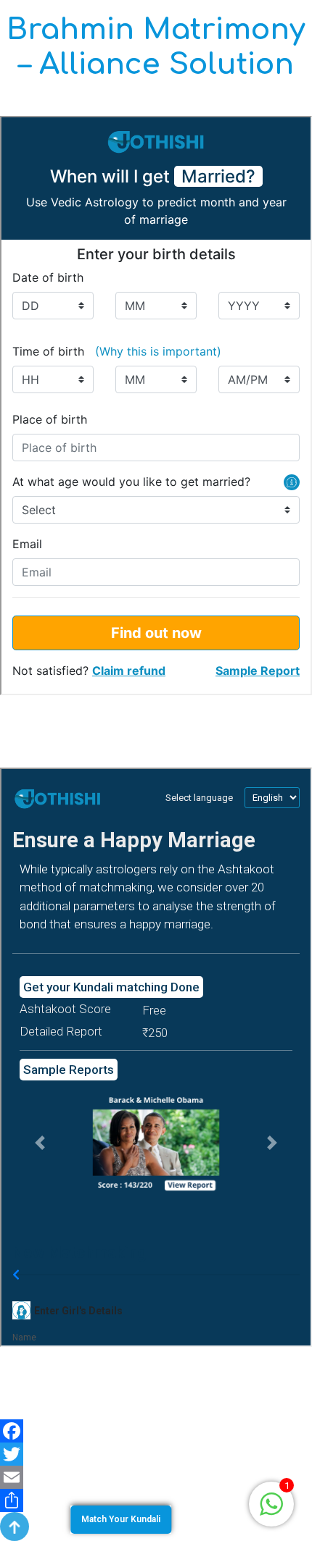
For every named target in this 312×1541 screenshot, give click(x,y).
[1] (271, 1503)
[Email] (156, 1477)
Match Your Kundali (120, 1519)
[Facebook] (156, 1431)
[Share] (156, 1500)
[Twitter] (156, 1454)
